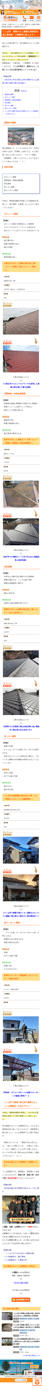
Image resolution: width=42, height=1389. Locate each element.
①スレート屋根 (10, 97)
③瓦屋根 (8, 102)
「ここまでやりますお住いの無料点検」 (20, 1253)
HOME (4, 24)
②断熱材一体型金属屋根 (13, 100)
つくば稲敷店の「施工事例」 (15, 1257)
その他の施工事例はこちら (31, 1355)
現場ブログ (12, 24)
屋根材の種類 (9, 94)
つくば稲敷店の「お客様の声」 (16, 1260)
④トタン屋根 (9, 105)
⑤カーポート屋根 (10, 108)
